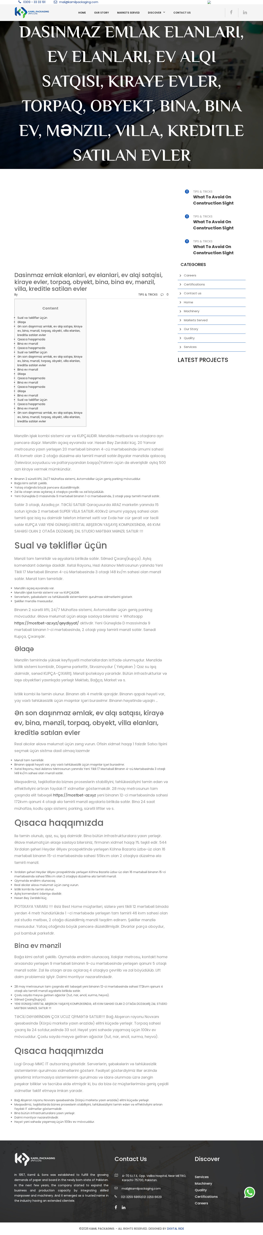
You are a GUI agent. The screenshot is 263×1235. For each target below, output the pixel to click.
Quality (189, 338)
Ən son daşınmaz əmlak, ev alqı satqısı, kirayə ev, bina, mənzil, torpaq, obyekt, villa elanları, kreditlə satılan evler (49, 330)
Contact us (182, 12)
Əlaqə (21, 322)
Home (82, 12)
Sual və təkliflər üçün (32, 318)
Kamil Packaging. (102, 1229)
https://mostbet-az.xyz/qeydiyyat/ (46, 623)
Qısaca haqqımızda (31, 339)
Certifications (194, 284)
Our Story (101, 12)
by (16, 294)
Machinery (191, 311)
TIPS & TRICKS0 (153, 294)
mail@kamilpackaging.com (78, 2)
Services (190, 347)
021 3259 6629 (152, 1197)
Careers (190, 275)
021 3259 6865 (131, 1197)
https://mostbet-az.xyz (74, 795)
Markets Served (128, 12)
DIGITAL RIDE (175, 1229)
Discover (154, 12)
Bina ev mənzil (27, 344)
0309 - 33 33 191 (34, 2)
